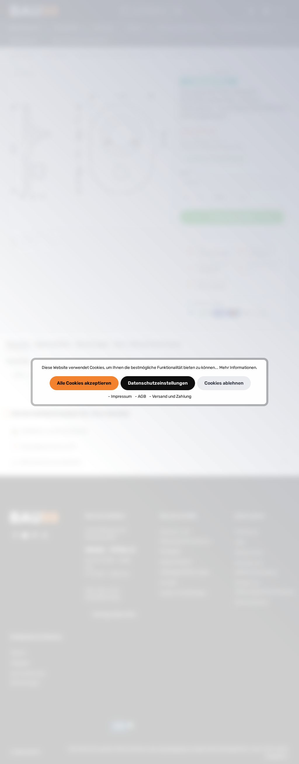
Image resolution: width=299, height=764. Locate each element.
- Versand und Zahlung (170, 396)
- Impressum (120, 396)
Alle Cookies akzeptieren (84, 383)
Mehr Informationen (237, 367)
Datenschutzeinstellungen (158, 383)
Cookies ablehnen (224, 383)
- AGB (141, 396)
